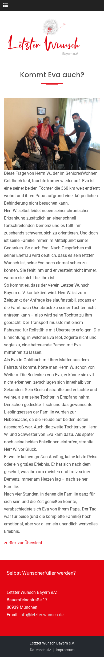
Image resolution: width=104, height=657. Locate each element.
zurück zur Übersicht (23, 542)
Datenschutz (40, 650)
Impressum (65, 650)
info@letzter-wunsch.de (41, 614)
